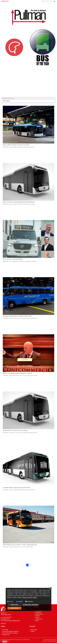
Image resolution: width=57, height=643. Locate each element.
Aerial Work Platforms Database (10, 633)
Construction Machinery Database (10, 631)
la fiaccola (4, 1)
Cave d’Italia (5, 629)
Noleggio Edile (5, 634)
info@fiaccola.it (6, 619)
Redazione (3, 623)
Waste (37, 620)
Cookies (4, 641)
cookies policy (53, 639)
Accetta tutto (14, 608)
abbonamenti (34, 629)
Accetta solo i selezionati (30, 604)
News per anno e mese (8, 98)
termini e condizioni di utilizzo (49, 641)
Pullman (37, 617)
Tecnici (11, 601)
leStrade (37, 615)
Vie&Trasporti (38, 619)
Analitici (20, 601)
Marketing (30, 601)
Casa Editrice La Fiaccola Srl (14, 639)
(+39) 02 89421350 (6, 617)
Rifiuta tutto (14, 604)
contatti (32, 631)
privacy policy (47, 639)
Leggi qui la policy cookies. (29, 597)
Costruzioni (38, 612)
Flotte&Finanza (39, 614)
